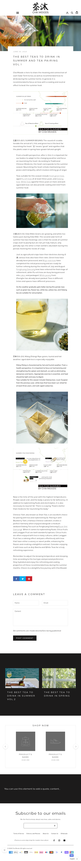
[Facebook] (54, 840)
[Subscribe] (54, 825)
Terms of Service (18, 834)
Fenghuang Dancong (25, 269)
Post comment (24, 638)
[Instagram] (59, 840)
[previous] (5, 746)
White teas (26, 181)
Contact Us (54, 834)
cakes (23, 275)
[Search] (72, 13)
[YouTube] (64, 840)
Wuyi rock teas (49, 260)
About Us (46, 834)
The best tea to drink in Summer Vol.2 (21, 696)
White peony (45, 275)
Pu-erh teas (26, 178)
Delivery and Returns (33, 834)
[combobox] (74, 859)
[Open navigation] (17, 13)
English (72, 859)
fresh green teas (56, 176)
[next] (75, 746)
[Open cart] (77, 12)
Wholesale (64, 834)
